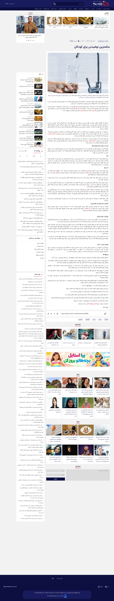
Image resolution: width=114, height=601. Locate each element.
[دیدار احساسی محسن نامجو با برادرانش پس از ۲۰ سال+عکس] (86, 450)
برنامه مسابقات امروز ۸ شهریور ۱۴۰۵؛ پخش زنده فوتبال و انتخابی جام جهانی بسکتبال (26, 93)
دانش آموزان (92, 141)
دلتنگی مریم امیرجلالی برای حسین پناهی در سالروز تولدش (102, 412)
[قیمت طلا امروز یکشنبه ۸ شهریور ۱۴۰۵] (70, 20)
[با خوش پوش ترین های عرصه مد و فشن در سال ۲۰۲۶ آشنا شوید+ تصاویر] (30, 24)
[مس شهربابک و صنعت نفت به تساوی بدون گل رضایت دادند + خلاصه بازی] (38, 138)
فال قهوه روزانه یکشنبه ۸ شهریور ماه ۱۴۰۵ (71, 438)
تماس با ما (11, 4)
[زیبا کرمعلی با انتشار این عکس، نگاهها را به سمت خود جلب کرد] (54, 450)
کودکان (75, 109)
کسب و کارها (38, 9)
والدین (95, 111)
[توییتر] (48, 314)
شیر (50, 102)
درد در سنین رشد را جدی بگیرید (69, 344)
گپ (108, 587)
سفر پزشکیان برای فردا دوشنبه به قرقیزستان (32, 287)
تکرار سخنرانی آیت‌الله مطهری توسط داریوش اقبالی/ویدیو (71, 459)
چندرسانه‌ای (46, 9)
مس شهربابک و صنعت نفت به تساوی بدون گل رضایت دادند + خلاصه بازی (26, 139)
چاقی (90, 187)
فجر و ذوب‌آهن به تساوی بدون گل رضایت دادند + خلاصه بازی (26, 132)
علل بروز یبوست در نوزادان (84, 343)
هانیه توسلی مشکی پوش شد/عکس (55, 411)
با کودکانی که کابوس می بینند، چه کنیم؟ (53, 344)
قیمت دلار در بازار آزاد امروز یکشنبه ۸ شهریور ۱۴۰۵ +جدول (101, 26)
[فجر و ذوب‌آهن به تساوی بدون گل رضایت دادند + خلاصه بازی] (38, 131)
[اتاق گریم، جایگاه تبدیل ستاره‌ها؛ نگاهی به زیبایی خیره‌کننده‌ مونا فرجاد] (86, 382)
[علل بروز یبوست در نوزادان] (86, 334)
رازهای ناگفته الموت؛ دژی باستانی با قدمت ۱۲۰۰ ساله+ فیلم (54, 392)
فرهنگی (75, 9)
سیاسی (93, 9)
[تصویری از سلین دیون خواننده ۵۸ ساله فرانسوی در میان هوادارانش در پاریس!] (102, 450)
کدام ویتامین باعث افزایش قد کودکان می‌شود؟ (100, 344)
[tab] (34, 40)
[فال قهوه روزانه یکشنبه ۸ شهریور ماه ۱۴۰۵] (70, 430)
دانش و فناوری (63, 9)
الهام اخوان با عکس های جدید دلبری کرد (71, 391)
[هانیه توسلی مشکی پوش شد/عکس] (54, 402)
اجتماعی (81, 9)
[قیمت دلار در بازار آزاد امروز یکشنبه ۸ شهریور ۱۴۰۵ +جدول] (101, 20)
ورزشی (70, 9)
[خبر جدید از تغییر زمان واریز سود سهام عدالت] (38, 80)
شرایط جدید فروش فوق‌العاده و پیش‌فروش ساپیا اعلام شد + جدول (55, 439)
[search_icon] (54, 4)
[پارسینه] (100, 3)
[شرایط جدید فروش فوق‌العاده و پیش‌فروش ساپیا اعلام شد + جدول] (54, 430)
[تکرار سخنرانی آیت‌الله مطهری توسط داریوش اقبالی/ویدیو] (70, 450)
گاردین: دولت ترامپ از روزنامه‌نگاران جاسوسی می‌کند (30, 279)
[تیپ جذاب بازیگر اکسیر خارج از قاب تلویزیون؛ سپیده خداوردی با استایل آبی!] (70, 402)
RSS (7, 4)
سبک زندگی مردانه (39, 249)
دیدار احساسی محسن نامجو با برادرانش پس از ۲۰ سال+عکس (86, 459)
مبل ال (42, 258)
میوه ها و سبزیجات (94, 304)
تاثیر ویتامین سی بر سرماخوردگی (35, 282)
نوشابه (87, 209)
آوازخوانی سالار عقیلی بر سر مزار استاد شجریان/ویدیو (30, 364)
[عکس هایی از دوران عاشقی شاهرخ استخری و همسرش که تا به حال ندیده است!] (102, 382)
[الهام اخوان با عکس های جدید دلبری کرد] (70, 382)
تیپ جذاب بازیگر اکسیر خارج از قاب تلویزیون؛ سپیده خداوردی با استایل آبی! (71, 413)
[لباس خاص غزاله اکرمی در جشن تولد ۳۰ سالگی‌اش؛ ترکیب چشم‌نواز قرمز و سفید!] (86, 402)
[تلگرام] (51, 314)
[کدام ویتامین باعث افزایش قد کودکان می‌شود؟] (102, 334)
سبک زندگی (54, 9)
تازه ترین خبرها (40, 255)
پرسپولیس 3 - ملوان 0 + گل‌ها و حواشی (32, 227)
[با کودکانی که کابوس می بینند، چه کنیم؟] (54, 334)
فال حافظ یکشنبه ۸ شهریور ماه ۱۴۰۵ (54, 26)
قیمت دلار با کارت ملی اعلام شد (26, 86)
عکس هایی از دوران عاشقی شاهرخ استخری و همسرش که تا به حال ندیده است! (102, 392)
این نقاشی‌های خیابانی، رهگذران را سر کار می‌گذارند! (31, 361)
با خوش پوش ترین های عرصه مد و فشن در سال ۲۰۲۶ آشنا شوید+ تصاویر (29, 36)
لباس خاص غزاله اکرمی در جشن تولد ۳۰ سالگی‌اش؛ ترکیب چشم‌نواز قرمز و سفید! (87, 413)
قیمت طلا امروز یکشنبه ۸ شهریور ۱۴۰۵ (70, 26)
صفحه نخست (106, 9)
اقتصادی (99, 9)
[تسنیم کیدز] (78, 360)
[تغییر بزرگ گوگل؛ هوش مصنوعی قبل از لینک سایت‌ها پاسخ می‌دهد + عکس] (38, 125)
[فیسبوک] (54, 314)
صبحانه (87, 173)
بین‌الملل (87, 9)
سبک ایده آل (40, 246)
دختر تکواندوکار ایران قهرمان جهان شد (33, 306)
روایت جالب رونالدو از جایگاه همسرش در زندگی (31, 485)
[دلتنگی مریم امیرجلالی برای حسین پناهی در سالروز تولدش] (102, 402)
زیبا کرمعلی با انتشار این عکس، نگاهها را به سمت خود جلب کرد (55, 459)
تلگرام (101, 587)
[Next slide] (42, 25)
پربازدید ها (37, 151)
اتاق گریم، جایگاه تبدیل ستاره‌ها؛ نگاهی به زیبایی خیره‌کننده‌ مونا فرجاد (87, 392)
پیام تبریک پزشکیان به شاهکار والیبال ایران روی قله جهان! (26, 100)
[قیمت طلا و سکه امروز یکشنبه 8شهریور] (85, 20)
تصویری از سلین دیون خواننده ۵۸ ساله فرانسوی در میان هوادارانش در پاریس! (102, 459)
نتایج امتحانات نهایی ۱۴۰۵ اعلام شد (27, 145)
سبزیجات (58, 173)
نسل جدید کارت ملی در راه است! (34, 367)
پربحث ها (21, 151)
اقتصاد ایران (40, 243)
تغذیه (96, 102)
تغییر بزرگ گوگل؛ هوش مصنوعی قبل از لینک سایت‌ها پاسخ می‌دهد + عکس (26, 126)
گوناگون (107, 13)
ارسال (55, 479)
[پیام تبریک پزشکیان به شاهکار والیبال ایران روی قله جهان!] (38, 99)
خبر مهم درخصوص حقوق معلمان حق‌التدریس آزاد (31, 295)
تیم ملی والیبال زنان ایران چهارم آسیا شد (33, 374)
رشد (98, 134)
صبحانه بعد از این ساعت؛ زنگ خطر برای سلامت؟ (31, 518)
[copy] (105, 314)
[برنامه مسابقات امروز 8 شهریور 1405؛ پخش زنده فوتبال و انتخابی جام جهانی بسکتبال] (38, 92)
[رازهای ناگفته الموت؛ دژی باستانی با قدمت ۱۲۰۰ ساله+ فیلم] (54, 382)
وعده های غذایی (53, 134)
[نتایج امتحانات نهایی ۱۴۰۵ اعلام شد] (38, 144)
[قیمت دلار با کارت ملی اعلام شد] (38, 86)
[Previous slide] (18, 25)
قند (72, 298)
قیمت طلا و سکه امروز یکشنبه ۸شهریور (85, 26)
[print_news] (57, 314)
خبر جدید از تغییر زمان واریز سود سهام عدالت (26, 81)
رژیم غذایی (83, 111)
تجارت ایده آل (40, 252)
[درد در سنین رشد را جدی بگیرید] (70, 334)
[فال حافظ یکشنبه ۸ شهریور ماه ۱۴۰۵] (54, 20)
